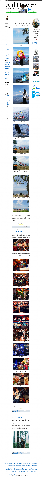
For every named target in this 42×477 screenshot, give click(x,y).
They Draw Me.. (26, 471)
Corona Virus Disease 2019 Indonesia (25, 463)
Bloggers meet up (25, 462)
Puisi (8, 468)
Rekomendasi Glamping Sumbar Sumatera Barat (14, 469)
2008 (6, 118)
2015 (6, 94)
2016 (6, 93)
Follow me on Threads (34, 43)
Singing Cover (6, 471)
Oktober (7, 103)
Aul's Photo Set (27, 461)
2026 (6, 84)
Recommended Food (20, 468)
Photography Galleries (7, 50)
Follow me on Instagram (34, 42)
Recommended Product (29, 468)
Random (13, 468)
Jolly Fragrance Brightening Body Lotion (14, 465)
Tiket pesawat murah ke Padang (30, 471)
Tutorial (6, 55)
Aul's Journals (14, 453)
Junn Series (19, 465)
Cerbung (7, 41)
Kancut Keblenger (21, 465)
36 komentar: (20, 226)
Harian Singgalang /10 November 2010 (7, 78)
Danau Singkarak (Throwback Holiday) (21, 18)
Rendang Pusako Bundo (20, 469)
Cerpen (20, 463)
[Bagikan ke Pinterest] (26, 226)
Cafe (12, 463)
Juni (7, 107)
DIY (6, 44)
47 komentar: (20, 452)
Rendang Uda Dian (23, 469)
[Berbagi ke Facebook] (25, 226)
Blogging (7, 40)
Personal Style (7, 49)
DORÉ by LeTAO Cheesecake (33, 463)
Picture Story (20, 467)
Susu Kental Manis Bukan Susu (13, 471)
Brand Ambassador (31, 462)
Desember (8, 95)
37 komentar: (20, 410)
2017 (6, 92)
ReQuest (15, 468)
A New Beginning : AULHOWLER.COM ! (18, 416)
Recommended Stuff (7, 469)
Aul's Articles (14, 411)
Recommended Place (18, 411)
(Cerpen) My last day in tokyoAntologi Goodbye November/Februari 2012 (8, 64)
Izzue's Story (10, 465)
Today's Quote (7, 54)
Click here (34, 69)
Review (28, 469)
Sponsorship (9, 471)
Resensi (26, 469)
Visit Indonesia (7, 56)
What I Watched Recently (7, 57)
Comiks (21, 463)
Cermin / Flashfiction (17, 463)
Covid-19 (29, 463)
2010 (6, 116)
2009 (6, 117)
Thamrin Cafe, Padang (17, 231)
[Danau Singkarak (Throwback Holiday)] (22, 224)
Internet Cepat (6, 465)
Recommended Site (34, 468)
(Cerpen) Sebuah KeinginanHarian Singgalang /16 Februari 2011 (8, 72)
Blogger (29, 475)
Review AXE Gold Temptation (31, 469)
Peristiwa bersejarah (20, 453)
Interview (8, 465)
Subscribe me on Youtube (35, 41)
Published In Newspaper (7, 51)
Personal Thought (7, 467)
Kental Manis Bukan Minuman (25, 465)
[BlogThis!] (24, 226)
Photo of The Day (11, 467)
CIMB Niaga (8, 463)
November (8, 96)
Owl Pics (7, 48)
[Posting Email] (22, 226)
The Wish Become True (22, 471)
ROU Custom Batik (11, 468)
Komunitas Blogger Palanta (31, 465)
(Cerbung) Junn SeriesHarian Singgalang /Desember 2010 (8, 75)
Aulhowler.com (17, 453)
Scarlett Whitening (35, 470)
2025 (6, 85)
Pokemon (26, 467)
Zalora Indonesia (7, 58)
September (8, 104)
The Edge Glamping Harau (18, 471)
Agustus (7, 105)
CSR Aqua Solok (10, 463)
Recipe (16, 468)
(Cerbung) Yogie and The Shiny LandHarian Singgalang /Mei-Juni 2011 (8, 69)
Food (6, 45)
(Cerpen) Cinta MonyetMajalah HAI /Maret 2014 (7, 62)
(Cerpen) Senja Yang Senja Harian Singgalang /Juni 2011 (8, 66)
